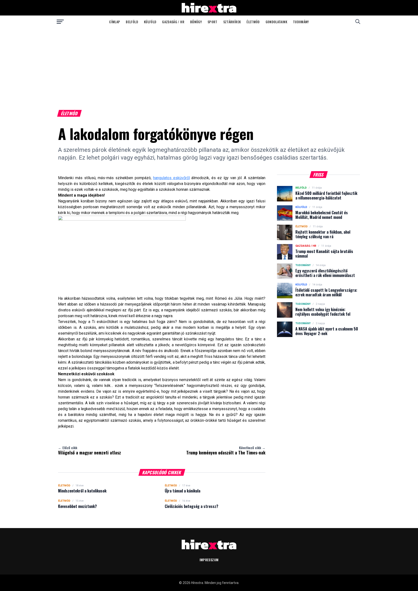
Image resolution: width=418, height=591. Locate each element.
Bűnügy (196, 21)
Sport (212, 21)
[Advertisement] (209, 64)
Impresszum (209, 559)
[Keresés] (358, 21)
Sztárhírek (232, 21)
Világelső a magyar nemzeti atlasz (89, 450)
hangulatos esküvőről (171, 178)
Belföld (132, 21)
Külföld (150, 21)
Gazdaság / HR (173, 21)
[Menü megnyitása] (60, 21)
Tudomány (301, 21)
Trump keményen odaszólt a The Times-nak (225, 450)
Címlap (114, 21)
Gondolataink (276, 21)
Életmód (253, 21)
